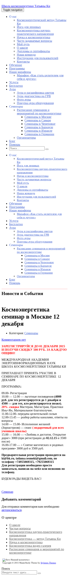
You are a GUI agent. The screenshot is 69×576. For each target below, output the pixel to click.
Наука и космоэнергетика (33, 37)
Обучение (15, 65)
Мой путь (23, 44)
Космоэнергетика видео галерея (30, 545)
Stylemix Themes (48, 563)
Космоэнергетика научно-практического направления (35, 32)
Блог (12, 141)
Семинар (7, 491)
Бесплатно (16, 85)
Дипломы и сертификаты (33, 51)
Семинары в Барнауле (39, 127)
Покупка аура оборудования (35, 103)
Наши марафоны (20, 72)
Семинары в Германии (39, 134)
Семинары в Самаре (38, 120)
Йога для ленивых (29, 27)
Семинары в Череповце (40, 123)
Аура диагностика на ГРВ (34, 96)
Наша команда (26, 54)
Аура (12, 89)
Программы (17, 68)
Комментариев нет (14, 339)
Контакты (23, 61)
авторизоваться (11, 510)
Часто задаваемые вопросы (34, 40)
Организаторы (26, 137)
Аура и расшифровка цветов (35, 92)
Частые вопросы (20, 528)
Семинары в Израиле (38, 130)
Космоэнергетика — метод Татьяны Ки (35, 538)
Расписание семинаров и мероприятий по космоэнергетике (39, 111)
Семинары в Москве (38, 117)
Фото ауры (24, 99)
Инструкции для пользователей (37, 58)
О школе (22, 47)
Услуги (13, 82)
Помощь (14, 144)
